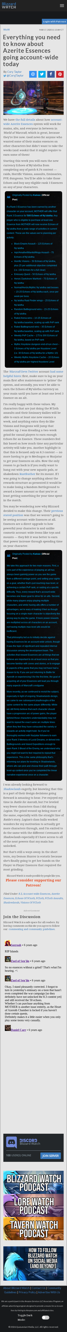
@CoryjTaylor (15, 75)
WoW (6, 29)
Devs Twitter (23, 371)
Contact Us (38, 1288)
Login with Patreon (54, 21)
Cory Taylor (14, 71)
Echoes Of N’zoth (25, 898)
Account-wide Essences (36, 893)
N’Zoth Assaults (54, 898)
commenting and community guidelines (32, 929)
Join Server (51, 1156)
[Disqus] (33, 985)
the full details (25, 119)
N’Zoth (40, 898)
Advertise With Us (49, 1292)
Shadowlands (11, 902)
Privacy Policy (27, 1292)
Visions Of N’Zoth (30, 902)
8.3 (20, 893)
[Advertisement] (34, 1058)
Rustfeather (27, 474)
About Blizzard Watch (16, 1288)
